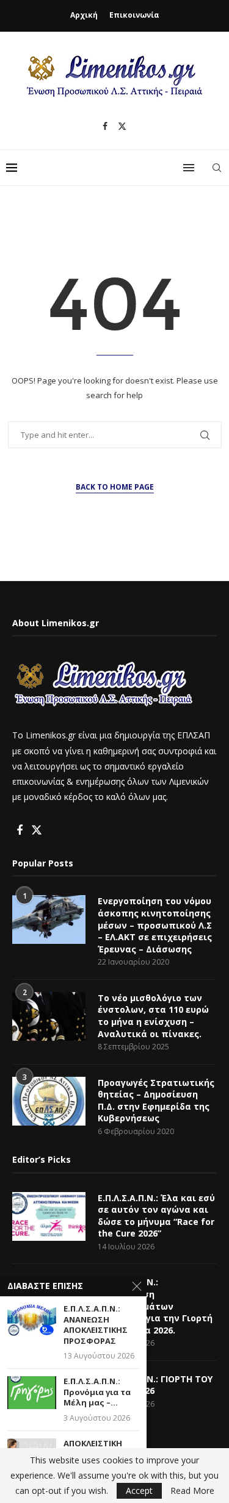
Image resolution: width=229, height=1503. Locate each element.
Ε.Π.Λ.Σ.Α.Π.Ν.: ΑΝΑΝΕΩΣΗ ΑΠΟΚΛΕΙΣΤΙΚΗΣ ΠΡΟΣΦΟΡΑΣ (96, 1325)
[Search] (217, 167)
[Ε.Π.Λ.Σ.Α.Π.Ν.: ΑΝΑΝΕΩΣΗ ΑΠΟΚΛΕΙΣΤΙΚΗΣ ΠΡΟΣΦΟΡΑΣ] (31, 1320)
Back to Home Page (115, 487)
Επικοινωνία (134, 15)
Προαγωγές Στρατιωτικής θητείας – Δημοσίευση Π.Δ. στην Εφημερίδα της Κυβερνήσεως (156, 1100)
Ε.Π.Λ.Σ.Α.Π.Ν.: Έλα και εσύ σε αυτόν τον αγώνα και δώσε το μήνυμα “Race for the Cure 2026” (156, 1216)
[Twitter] (122, 126)
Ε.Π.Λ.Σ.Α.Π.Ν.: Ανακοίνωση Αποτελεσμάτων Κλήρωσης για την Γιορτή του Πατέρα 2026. (155, 1305)
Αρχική (84, 15)
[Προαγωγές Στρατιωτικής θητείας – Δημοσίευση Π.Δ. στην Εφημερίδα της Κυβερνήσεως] (48, 1101)
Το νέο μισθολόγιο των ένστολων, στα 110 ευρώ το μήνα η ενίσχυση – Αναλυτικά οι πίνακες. (153, 1016)
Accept (139, 1490)
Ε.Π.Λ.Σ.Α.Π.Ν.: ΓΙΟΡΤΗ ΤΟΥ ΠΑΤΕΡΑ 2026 (155, 1385)
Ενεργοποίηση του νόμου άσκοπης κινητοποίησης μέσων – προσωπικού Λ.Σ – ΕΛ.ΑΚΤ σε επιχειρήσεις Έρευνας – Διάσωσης (155, 924)
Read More (192, 1491)
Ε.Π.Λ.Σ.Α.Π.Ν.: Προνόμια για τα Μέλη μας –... (97, 1392)
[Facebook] (105, 126)
